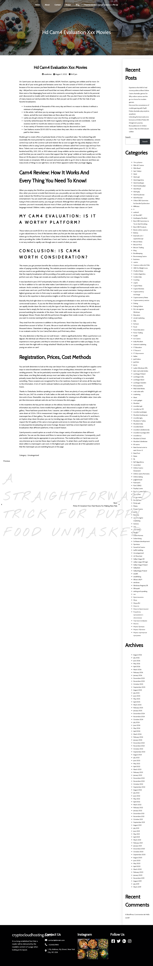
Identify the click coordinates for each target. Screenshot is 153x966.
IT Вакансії (137, 350)
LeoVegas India (138, 377)
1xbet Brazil (137, 189)
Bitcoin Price (137, 245)
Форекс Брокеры (138, 627)
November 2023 (139, 746)
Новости (136, 606)
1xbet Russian (138, 198)
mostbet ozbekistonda (141, 430)
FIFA (134, 321)
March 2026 (137, 670)
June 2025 (136, 696)
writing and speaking (140, 591)
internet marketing (139, 344)
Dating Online (138, 306)
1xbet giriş (136, 192)
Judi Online (137, 359)
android (136, 212)
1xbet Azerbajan (138, 183)
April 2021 (136, 837)
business (136, 259)
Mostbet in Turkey (139, 421)
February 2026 (138, 672)
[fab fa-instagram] (129, 941)
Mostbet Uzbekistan (140, 441)
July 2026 (136, 658)
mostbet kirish (138, 427)
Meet (135, 397)
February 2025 (138, 708)
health (135, 336)
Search (127, 137)
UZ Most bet (137, 556)
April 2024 (136, 731)
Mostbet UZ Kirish (139, 438)
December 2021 (138, 813)
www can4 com (31, 290)
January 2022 (137, 811)
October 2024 (138, 719)
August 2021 (137, 825)
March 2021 (137, 840)
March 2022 (137, 805)
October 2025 (138, 684)
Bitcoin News (137, 242)
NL (134, 459)
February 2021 (138, 843)
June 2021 (136, 831)
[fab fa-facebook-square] (113, 941)
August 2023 (137, 755)
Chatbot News (138, 271)
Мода (135, 600)
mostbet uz (137, 436)
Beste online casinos (140, 230)
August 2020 (137, 858)
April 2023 (136, 766)
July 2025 (136, 693)
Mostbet (136, 403)
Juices (135, 365)
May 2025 (136, 699)
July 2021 (136, 828)
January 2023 (137, 775)
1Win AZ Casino (138, 165)
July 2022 (136, 793)
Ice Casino (137, 339)
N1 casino (136, 444)
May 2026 (136, 664)
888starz (136, 206)
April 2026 (136, 667)
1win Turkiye (137, 171)
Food (135, 327)
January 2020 (137, 875)
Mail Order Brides (139, 389)
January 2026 (137, 675)
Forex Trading (138, 333)
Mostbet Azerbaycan (140, 415)
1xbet (135, 174)
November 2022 (139, 781)
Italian (135, 356)
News (135, 456)
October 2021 (138, 819)
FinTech (136, 324)
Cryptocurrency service (141, 300)
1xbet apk (136, 177)
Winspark (136, 588)
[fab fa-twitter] (118, 941)
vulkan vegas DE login (140, 562)
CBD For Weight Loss (140, 268)
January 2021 (137, 846)
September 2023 (139, 752)
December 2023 (139, 743)
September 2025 (139, 687)
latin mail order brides (140, 371)
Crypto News (137, 286)
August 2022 (137, 790)
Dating (135, 303)
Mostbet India (138, 424)
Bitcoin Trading (138, 248)
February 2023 (138, 772)
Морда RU (136, 603)
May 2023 (136, 764)
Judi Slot (136, 362)
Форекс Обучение (139, 629)
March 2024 (137, 734)
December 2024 (139, 714)
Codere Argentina (139, 274)
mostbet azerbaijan (140, 412)
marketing (136, 394)
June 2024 (136, 725)
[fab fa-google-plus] (124, 941)
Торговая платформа (140, 621)
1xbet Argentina (138, 180)
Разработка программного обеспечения (138, 615)
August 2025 (137, 690)
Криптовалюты (138, 597)
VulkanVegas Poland (140, 571)
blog (134, 250)
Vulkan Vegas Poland (140, 565)
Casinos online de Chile (141, 265)
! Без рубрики (137, 162)
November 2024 (139, 717)
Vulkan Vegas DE (138, 559)
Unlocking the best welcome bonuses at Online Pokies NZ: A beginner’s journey (139, 120)
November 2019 (138, 878)
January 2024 (137, 740)
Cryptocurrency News (140, 297)
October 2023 (138, 749)
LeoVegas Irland (138, 380)
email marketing (138, 318)
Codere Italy (137, 277)
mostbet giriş (137, 418)
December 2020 (139, 849)
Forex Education (138, 330)
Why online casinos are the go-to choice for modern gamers (138, 99)
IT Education (137, 347)
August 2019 (137, 881)
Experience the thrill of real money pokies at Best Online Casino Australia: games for (139, 90)
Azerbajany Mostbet (140, 218)
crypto (135, 283)
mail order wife (138, 391)
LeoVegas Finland (139, 374)
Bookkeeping (137, 253)
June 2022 (136, 796)
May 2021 (136, 834)
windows (136, 582)
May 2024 (136, 728)
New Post (136, 453)
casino (135, 262)
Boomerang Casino (140, 256)
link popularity (138, 386)
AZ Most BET (137, 215)
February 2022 (138, 808)
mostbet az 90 (138, 409)
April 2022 (136, 802)
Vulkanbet (136, 568)
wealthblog (137, 577)
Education (136, 315)
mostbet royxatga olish (141, 433)
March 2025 (137, 705)
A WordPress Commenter (134, 914)
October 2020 (138, 852)
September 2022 (139, 787)
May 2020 (136, 863)
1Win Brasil (136, 168)
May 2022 (136, 799)
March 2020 (137, 869)
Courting (136, 280)
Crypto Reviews (138, 289)
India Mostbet (138, 342)
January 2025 (137, 711)
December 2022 (139, 778)
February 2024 (138, 737)
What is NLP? (137, 580)
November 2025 (139, 681)
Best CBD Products (139, 227)
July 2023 (136, 758)
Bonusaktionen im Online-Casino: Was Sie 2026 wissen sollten (139, 129)
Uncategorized (33, 455)
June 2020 (136, 861)
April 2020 (136, 866)
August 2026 (137, 655)
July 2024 (136, 722)
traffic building (138, 550)
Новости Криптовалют (141, 609)
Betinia (135, 233)
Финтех (136, 624)
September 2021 (139, 822)
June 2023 (136, 761)
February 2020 (138, 872)
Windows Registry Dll (140, 585)
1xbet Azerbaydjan (139, 186)
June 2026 (136, 661)
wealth (135, 574)
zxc (134, 594)
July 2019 (136, 884)
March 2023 (137, 769)
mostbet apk (137, 406)
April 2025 (136, 702)
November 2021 (138, 816)
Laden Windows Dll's (140, 368)
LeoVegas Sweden (139, 383)
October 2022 (138, 784)
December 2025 (139, 678)
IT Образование (138, 353)
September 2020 (139, 855)
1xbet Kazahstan (138, 195)
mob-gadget (137, 400)
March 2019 (137, 887)
